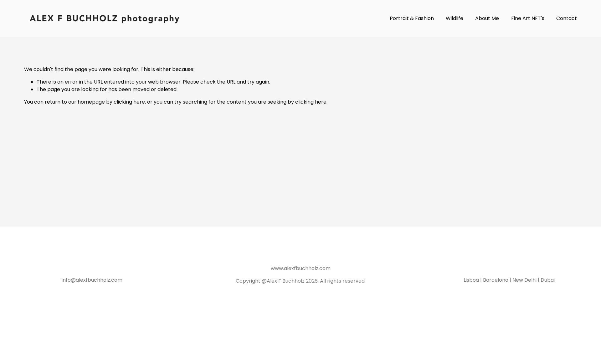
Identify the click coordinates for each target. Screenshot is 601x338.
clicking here (129, 101)
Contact (566, 18)
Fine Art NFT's (527, 18)
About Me (487, 18)
